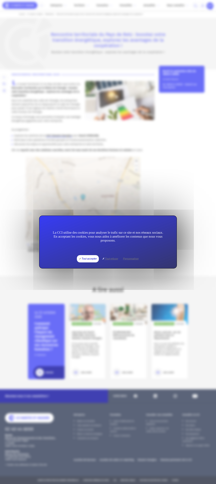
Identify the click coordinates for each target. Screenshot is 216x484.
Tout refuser (111, 258)
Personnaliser (131, 258)
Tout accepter (89, 258)
